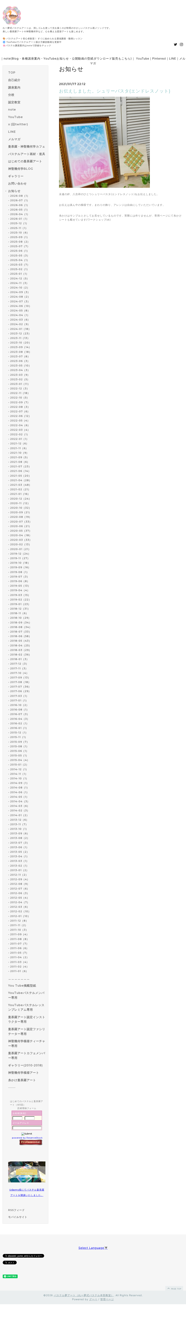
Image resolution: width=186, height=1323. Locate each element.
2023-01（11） (20, 384)
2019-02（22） (20, 599)
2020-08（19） (21, 517)
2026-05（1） (19, 209)
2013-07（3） (19, 842)
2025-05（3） (20, 255)
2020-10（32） (20, 507)
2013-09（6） (19, 833)
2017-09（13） (20, 677)
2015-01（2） (19, 764)
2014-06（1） (19, 792)
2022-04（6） (20, 425)
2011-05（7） (19, 952)
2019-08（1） (19, 572)
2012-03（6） (19, 906)
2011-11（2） (19, 925)
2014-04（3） (20, 801)
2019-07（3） (19, 576)
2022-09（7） (20, 402)
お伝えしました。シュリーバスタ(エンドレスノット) (115, 91)
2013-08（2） (20, 838)
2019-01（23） (20, 604)
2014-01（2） (19, 815)
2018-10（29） (20, 617)
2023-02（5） (20, 379)
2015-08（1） (19, 746)
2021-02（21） (20, 489)
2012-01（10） (20, 916)
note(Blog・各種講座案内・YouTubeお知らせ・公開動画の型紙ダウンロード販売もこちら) (68, 58)
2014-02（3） (20, 810)
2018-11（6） (19, 613)
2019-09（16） (20, 567)
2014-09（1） (19, 783)
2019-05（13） (20, 585)
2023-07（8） (20, 356)
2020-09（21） (20, 512)
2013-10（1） (19, 829)
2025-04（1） (19, 260)
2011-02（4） (19, 966)
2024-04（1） (20, 315)
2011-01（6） (19, 971)
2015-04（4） (20, 760)
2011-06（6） (19, 948)
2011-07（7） (19, 943)
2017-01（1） (19, 700)
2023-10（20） (20, 342)
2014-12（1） (19, 769)
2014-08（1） (19, 787)
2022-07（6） (20, 411)
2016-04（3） (20, 719)
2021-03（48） (21, 484)
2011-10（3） (19, 929)
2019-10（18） (20, 562)
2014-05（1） (19, 796)
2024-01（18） (20, 329)
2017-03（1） (19, 696)
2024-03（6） (20, 319)
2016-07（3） (19, 714)
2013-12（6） (19, 819)
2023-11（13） (20, 338)
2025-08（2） (20, 241)
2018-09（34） (21, 622)
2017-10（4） (19, 673)
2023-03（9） (20, 374)
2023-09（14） (20, 347)
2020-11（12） (20, 503)
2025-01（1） (19, 273)
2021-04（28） (21, 480)
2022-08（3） (20, 407)
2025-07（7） (20, 246)
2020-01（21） (20, 549)
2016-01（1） (19, 728)
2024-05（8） (20, 310)
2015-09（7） (19, 741)
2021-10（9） (19, 452)
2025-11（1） (19, 228)
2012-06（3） (19, 893)
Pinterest (159, 58)
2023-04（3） (20, 370)
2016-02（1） (19, 723)
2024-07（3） (20, 301)
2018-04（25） (20, 645)
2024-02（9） (20, 324)
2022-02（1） (19, 434)
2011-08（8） (19, 939)
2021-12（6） (19, 443)
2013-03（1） (19, 861)
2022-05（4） (20, 420)
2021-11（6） (19, 448)
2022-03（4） (20, 429)
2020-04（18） (21, 535)
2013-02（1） (19, 865)
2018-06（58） (20, 636)
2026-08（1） (20, 195)
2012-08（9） (20, 884)
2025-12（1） (19, 223)
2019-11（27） (20, 558)
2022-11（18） (20, 393)
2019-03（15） (20, 595)
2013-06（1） (19, 847)
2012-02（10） (20, 911)
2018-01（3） (19, 659)
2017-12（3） (19, 663)
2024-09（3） (20, 292)
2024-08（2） (20, 296)
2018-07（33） (20, 631)
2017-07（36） (20, 686)
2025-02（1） (19, 269)
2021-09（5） (19, 457)
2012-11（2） (19, 874)
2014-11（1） (19, 774)
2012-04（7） (20, 902)
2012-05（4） (19, 897)
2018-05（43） (20, 640)
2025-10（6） (19, 232)
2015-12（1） (19, 732)
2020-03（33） (21, 539)
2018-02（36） (20, 654)
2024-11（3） (19, 283)
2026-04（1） (20, 214)
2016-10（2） (19, 705)
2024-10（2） (20, 287)
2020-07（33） (21, 521)
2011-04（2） (19, 957)
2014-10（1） (19, 778)
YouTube (142, 58)
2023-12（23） (20, 333)
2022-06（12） (20, 416)
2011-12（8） (19, 920)
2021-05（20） (20, 475)
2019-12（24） (20, 553)
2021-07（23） (20, 466)
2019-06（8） (20, 581)
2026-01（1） (19, 218)
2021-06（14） (20, 471)
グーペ (93, 1299)
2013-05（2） (19, 851)
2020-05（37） (21, 530)
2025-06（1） (19, 250)
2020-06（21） (20, 526)
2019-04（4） (20, 590)
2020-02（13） (20, 544)
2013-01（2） (19, 870)
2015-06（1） (19, 751)
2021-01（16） (20, 494)
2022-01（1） (19, 439)
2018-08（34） (21, 627)
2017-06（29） (20, 691)
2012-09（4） (20, 879)
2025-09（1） (19, 237)
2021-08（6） (20, 462)
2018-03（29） (20, 650)
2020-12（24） (20, 498)
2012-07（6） (19, 888)
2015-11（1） (18, 737)
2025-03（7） (20, 264)
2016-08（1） (19, 709)
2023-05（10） (20, 365)
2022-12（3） (19, 388)
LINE (172, 58)
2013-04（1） (19, 856)
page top (175, 1289)
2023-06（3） (20, 361)
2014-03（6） (20, 806)
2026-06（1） (19, 205)
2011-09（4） (19, 934)
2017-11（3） (19, 668)
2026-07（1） (19, 200)
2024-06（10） (21, 306)
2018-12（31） (20, 608)
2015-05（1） (19, 755)
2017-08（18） (20, 682)
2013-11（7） (19, 824)
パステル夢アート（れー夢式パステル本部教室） (84, 1295)
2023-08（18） (21, 352)
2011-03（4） (19, 962)
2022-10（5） (19, 397)
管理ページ (107, 1299)
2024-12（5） (19, 278)
